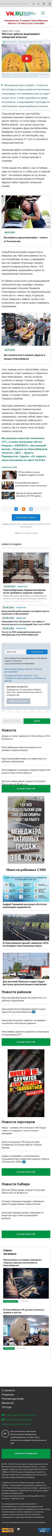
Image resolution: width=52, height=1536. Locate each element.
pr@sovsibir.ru (40, 1496)
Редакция (8, 1394)
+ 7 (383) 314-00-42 (25, 1491)
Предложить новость (26, 517)
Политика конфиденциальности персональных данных (24, 1522)
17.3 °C (16, 4)
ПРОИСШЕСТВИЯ (11, 1301)
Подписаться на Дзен (18, 701)
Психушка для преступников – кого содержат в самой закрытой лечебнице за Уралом (25, 678)
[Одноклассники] (23, 509)
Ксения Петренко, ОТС (31, 42)
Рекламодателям (13, 1398)
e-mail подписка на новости (20, 1415)
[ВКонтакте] (16, 509)
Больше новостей (26, 789)
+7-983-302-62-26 (17, 1499)
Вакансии (8, 1403)
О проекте (8, 1390)
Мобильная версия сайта (16, 1424)
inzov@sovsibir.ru (16, 1493)
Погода (6, 1407)
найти (37, 721)
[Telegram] (31, 509)
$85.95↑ (23, 4)
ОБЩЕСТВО (22, 587)
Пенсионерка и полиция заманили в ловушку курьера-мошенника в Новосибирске (22, 1262)
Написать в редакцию (26, 1454)
